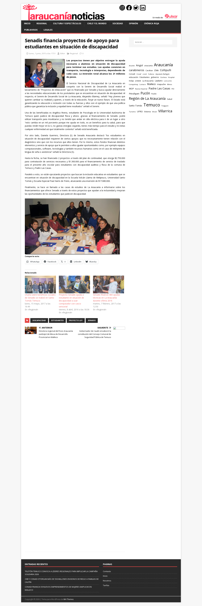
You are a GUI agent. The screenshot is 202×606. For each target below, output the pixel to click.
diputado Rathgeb (162, 74)
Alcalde (132, 66)
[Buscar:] (153, 42)
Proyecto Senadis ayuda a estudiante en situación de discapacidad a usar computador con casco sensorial (71, 300)
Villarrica (165, 111)
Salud (169, 99)
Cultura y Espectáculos (67, 23)
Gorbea (163, 77)
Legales (48, 29)
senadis (92, 320)
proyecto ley (76, 320)
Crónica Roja (151, 23)
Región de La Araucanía (147, 98)
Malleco (151, 84)
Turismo (132, 112)
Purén (153, 94)
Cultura (151, 74)
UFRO (140, 111)
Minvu (169, 84)
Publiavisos (31, 29)
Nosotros (107, 580)
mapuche (161, 84)
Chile (156, 70)
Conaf (138, 74)
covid (145, 74)
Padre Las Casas (159, 88)
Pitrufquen (134, 93)
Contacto (107, 571)
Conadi (132, 74)
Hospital (171, 77)
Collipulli (165, 70)
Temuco (151, 105)
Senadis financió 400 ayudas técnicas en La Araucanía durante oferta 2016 (106, 297)
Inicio (27, 23)
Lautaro (159, 80)
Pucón (145, 93)
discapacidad (39, 320)
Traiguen (164, 106)
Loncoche (168, 81)
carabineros (136, 70)
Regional (42, 23)
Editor (62, 53)
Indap (131, 81)
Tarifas (106, 585)
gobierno (155, 77)
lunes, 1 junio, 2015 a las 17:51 (42, 53)
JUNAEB (138, 81)
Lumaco (142, 84)
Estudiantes (57, 320)
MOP (131, 88)
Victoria (147, 111)
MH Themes (68, 599)
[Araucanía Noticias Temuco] (101, 18)
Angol (139, 65)
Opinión (133, 23)
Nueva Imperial (141, 89)
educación (133, 77)
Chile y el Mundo (96, 23)
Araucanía (163, 64)
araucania (148, 65)
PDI (173, 89)
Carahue (149, 70)
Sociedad (118, 23)
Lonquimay (133, 84)
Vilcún (154, 112)
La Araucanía (147, 80)
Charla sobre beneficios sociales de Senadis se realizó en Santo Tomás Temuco (40, 297)
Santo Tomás (135, 105)
